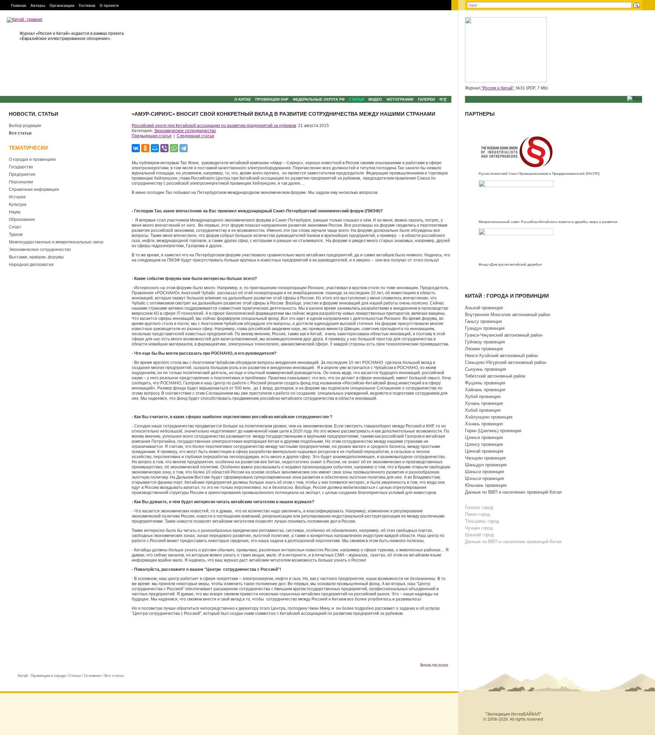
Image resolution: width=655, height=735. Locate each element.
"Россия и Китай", (497, 88)
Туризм (16, 234)
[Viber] (164, 148)
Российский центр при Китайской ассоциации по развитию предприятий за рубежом (214, 125)
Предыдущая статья (152, 135)
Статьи (356, 99)
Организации (61, 5)
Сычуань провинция (485, 369)
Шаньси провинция (484, 471)
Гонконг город (479, 507)
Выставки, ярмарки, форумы (36, 257)
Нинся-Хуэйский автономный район (501, 355)
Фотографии (400, 99)
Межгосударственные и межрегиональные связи (56, 242)
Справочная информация (34, 189)
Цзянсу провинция (484, 444)
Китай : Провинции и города (42, 676)
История (17, 197)
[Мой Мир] (155, 148)
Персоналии (21, 182)
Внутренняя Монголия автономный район (507, 314)
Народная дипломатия (31, 264)
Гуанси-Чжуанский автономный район (503, 335)
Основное (92, 676)
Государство (21, 167)
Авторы (37, 5)
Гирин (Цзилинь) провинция (493, 430)
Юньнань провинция (486, 485)
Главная (18, 5)
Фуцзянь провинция (485, 382)
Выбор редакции (25, 125)
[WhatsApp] (174, 148)
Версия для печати (434, 664)
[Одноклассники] (145, 148)
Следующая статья (195, 135)
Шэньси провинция (484, 478)
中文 (443, 99)
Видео (375, 99)
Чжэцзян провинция (485, 458)
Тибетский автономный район (495, 376)
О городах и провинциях (32, 159)
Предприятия (22, 174)
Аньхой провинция (484, 307)
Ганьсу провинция (483, 321)
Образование (22, 219)
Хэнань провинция (484, 423)
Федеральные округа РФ (319, 99)
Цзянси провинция (484, 437)
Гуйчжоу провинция (485, 341)
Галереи (426, 99)
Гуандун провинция (485, 328)
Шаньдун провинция (486, 464)
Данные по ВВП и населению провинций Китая (513, 492)
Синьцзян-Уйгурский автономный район (505, 362)
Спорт (15, 227)
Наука (14, 212)
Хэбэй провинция (482, 410)
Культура (17, 204)
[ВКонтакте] (136, 148)
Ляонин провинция (484, 348)
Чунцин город (479, 528)
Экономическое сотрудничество (40, 249)
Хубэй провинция (482, 396)
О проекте (109, 5)
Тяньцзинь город (482, 521)
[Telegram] (183, 148)
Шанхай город (479, 534)
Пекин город (477, 514)
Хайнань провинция (485, 389)
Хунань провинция (484, 403)
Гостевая (87, 5)
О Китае (242, 99)
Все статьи (20, 133)
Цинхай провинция (484, 451)
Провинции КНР (271, 99)
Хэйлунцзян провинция (488, 417)
